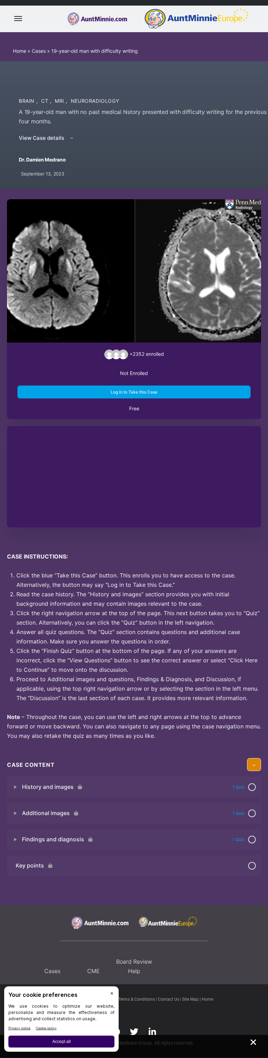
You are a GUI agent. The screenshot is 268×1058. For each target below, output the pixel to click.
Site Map (191, 999)
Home (19, 51)
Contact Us (169, 999)
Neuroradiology (95, 101)
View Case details (42, 138)
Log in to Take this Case (134, 392)
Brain (27, 101)
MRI (60, 101)
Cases (39, 51)
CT (45, 101)
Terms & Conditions (137, 999)
